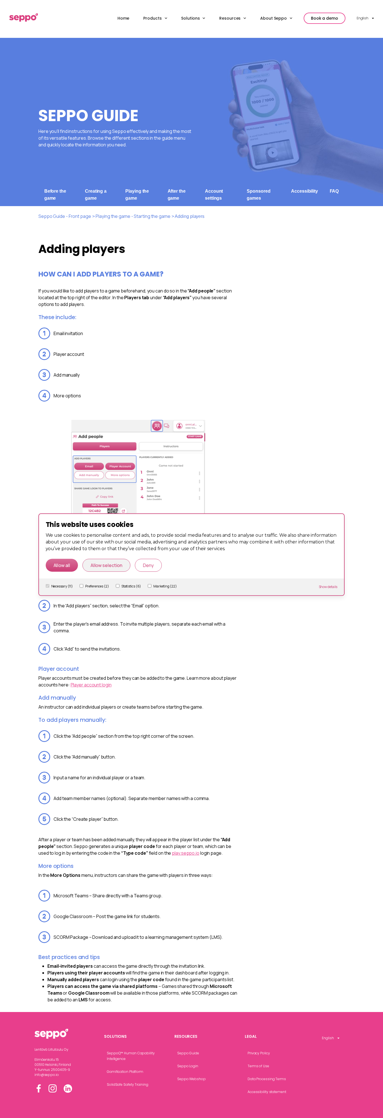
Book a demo (324, 18)
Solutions (190, 18)
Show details (328, 586)
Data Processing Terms (267, 1078)
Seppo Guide (188, 1053)
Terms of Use (258, 1066)
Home (123, 18)
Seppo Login (187, 1066)
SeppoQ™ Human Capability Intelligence (131, 1056)
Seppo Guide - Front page (64, 216)
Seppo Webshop (191, 1078)
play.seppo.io (185, 853)
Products (152, 18)
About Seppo (273, 18)
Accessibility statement (267, 1091)
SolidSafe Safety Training (127, 1084)
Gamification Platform (125, 1071)
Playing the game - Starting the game (133, 216)
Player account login (91, 685)
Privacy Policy (259, 1053)
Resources (230, 18)
